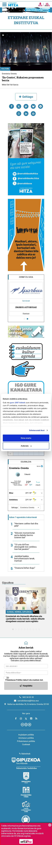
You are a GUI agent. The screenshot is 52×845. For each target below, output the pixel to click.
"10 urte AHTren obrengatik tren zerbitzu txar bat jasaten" (25, 546)
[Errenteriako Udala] (26, 778)
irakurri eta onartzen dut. (24, 680)
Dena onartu (26, 438)
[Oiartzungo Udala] (26, 821)
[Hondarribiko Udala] (26, 792)
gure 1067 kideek (17, 403)
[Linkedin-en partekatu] (26, 113)
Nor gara (26, 713)
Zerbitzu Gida (26, 277)
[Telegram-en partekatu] (40, 106)
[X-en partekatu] (18, 106)
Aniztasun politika (26, 738)
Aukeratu (25, 446)
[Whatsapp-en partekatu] (18, 113)
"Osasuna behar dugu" (24, 568)
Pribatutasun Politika (13, 680)
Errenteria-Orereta (9, 74)
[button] (29, 507)
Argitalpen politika (26, 735)
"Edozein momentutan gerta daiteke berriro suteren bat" (24, 535)
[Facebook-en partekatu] (11, 106)
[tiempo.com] (42, 466)
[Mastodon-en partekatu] (26, 106)
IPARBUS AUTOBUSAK (26, 307)
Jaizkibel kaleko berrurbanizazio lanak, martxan (24, 558)
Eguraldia (26, 462)
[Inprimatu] (33, 113)
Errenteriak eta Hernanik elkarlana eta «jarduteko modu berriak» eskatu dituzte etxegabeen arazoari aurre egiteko (25, 619)
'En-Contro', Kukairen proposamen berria (23, 79)
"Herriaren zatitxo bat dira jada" (26, 524)
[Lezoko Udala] (26, 807)
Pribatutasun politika (26, 741)
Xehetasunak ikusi (37, 430)
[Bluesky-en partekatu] (33, 106)
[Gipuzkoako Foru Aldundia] (26, 763)
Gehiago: (14, 507)
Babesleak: (26, 754)
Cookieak (26, 744)
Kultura (5, 69)
